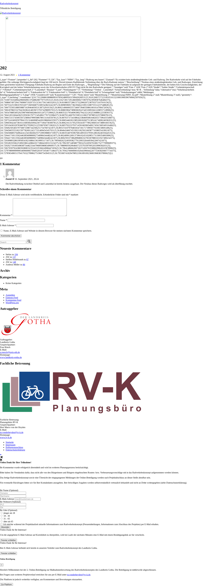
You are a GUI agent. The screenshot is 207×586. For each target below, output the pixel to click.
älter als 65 (8, 521)
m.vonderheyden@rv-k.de (11, 432)
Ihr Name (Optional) (9, 490)
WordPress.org (12, 302)
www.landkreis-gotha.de (11, 357)
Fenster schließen (8, 540)
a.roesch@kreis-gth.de (10, 352)
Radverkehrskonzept (9, 3)
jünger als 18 (9, 513)
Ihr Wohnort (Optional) (10, 502)
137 (14, 257)
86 (24, 264)
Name (3, 220)
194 (16, 254)
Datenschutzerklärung (15, 450)
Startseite (10, 442)
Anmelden (10, 295)
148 (14, 262)
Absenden (5, 527)
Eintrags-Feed (12, 297)
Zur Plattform (6, 584)
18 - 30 (7, 516)
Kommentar (6, 215)
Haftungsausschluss (14, 447)
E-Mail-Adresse (8, 225)
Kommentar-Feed (13, 300)
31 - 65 (7, 518)
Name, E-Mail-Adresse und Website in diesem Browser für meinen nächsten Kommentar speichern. (47, 231)
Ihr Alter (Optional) (8, 510)
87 (27, 259)
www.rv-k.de (6, 437)
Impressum (10, 445)
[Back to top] (0, 454)
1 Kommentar (24, 75)
